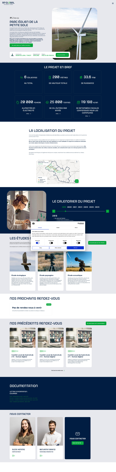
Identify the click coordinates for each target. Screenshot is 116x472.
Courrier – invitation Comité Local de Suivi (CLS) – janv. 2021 (24, 399)
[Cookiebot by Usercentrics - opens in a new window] (78, 223)
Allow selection (58, 247)
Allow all (75, 247)
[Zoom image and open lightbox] (77, 181)
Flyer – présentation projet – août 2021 (19, 396)
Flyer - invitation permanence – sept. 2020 (20, 401)
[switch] (51, 243)
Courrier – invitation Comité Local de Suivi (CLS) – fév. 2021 (23, 398)
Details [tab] (58, 227)
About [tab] (76, 227)
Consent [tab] (40, 227)
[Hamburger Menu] (112, 3)
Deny (41, 247)
